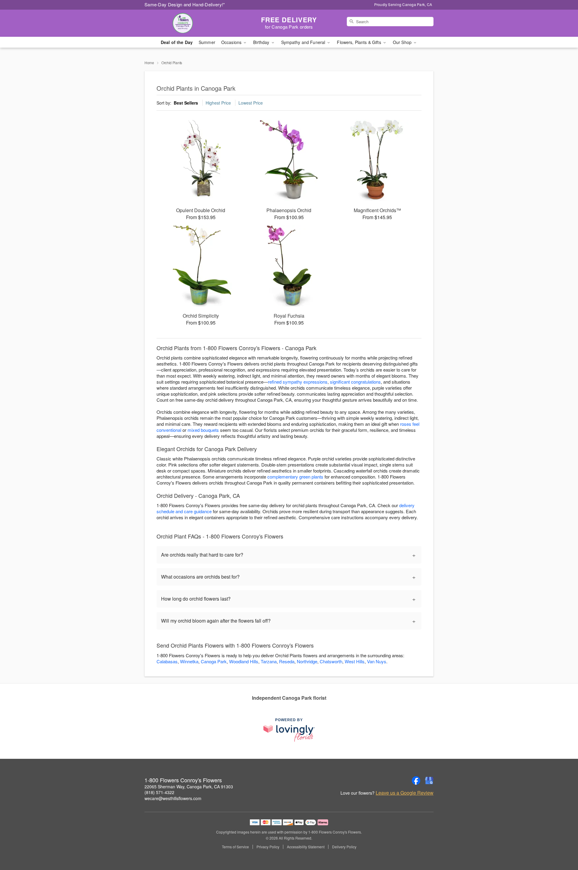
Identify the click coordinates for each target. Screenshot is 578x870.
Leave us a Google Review (405, 793)
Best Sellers (186, 103)
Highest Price (218, 103)
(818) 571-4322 (159, 792)
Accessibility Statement (306, 847)
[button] (562, 844)
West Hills (355, 661)
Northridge (307, 661)
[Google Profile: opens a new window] (429, 780)
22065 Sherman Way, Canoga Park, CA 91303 (188, 787)
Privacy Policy (267, 847)
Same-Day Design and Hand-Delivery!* (184, 4)
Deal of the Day (177, 42)
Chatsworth (331, 661)
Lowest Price (250, 103)
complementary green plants (295, 476)
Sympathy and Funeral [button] (304, 42)
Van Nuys (376, 661)
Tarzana (269, 661)
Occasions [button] (232, 42)
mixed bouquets (203, 430)
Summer (207, 42)
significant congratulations (355, 381)
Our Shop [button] (403, 42)
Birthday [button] (261, 42)
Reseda (286, 661)
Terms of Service (235, 847)
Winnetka (189, 661)
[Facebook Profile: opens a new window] (416, 780)
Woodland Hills (243, 661)
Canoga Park (214, 661)
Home (149, 62)
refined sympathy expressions (298, 381)
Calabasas (167, 661)
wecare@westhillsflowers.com (172, 798)
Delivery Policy (344, 847)
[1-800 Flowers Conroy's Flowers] (187, 23)
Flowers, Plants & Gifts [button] (359, 42)
